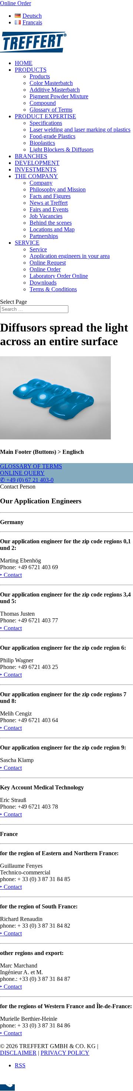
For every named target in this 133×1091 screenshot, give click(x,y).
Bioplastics (42, 143)
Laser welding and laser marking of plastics (80, 129)
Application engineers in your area (70, 256)
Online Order (45, 269)
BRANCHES (31, 156)
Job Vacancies (46, 216)
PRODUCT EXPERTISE (45, 116)
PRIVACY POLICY (65, 1053)
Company (41, 183)
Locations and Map (52, 229)
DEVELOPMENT (37, 163)
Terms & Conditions (53, 289)
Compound (43, 103)
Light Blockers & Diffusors (61, 149)
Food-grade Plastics (52, 136)
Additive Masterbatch (55, 89)
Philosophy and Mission (58, 189)
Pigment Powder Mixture (59, 96)
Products (40, 76)
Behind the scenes (51, 223)
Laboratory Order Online (59, 276)
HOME (24, 63)
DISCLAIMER (18, 1053)
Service (38, 249)
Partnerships (44, 236)
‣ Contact (11, 575)
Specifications (46, 123)
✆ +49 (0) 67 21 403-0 (27, 480)
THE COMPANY (36, 176)
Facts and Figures (50, 196)
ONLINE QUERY (22, 473)
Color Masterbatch (51, 83)
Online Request (48, 262)
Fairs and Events (49, 209)
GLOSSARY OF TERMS (31, 466)
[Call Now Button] (7, 1087)
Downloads (43, 282)
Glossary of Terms (51, 109)
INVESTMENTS (36, 169)
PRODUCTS (31, 70)
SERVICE (27, 242)
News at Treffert (49, 203)
